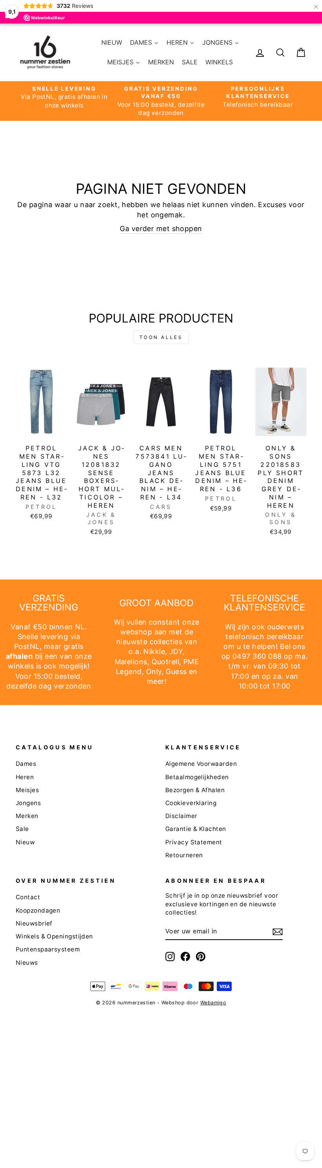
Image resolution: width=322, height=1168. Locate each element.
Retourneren (184, 855)
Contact (28, 897)
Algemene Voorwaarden (201, 763)
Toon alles (161, 337)
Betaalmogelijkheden (197, 777)
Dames (26, 763)
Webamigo (213, 1003)
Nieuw (25, 842)
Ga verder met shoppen (161, 228)
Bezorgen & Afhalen (195, 790)
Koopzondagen (38, 910)
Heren (25, 777)
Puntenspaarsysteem (48, 949)
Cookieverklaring (190, 803)
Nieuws (27, 962)
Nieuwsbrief (34, 923)
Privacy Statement (193, 842)
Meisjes (27, 790)
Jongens (28, 803)
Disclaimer (181, 816)
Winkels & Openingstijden (54, 936)
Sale (22, 829)
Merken (27, 816)
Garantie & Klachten (195, 829)
